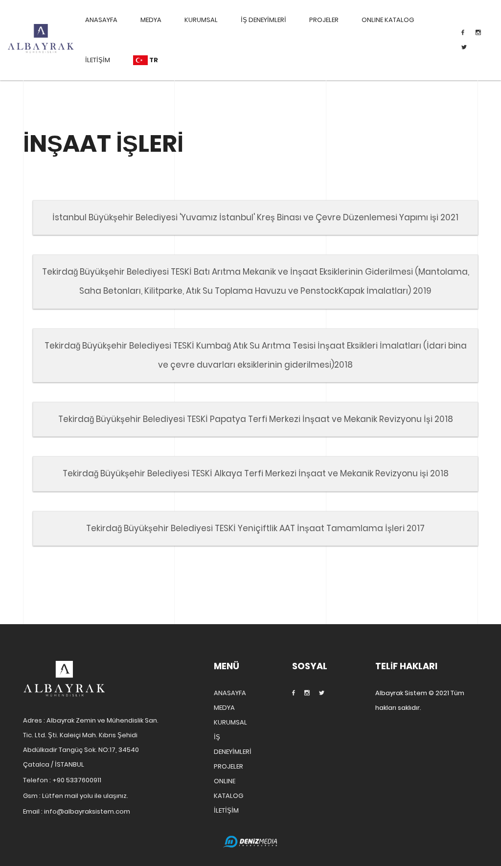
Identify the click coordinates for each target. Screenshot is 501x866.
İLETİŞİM (97, 60)
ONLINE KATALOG (388, 19)
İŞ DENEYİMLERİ (263, 19)
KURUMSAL (201, 19)
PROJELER (324, 19)
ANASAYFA (101, 19)
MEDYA (150, 19)
